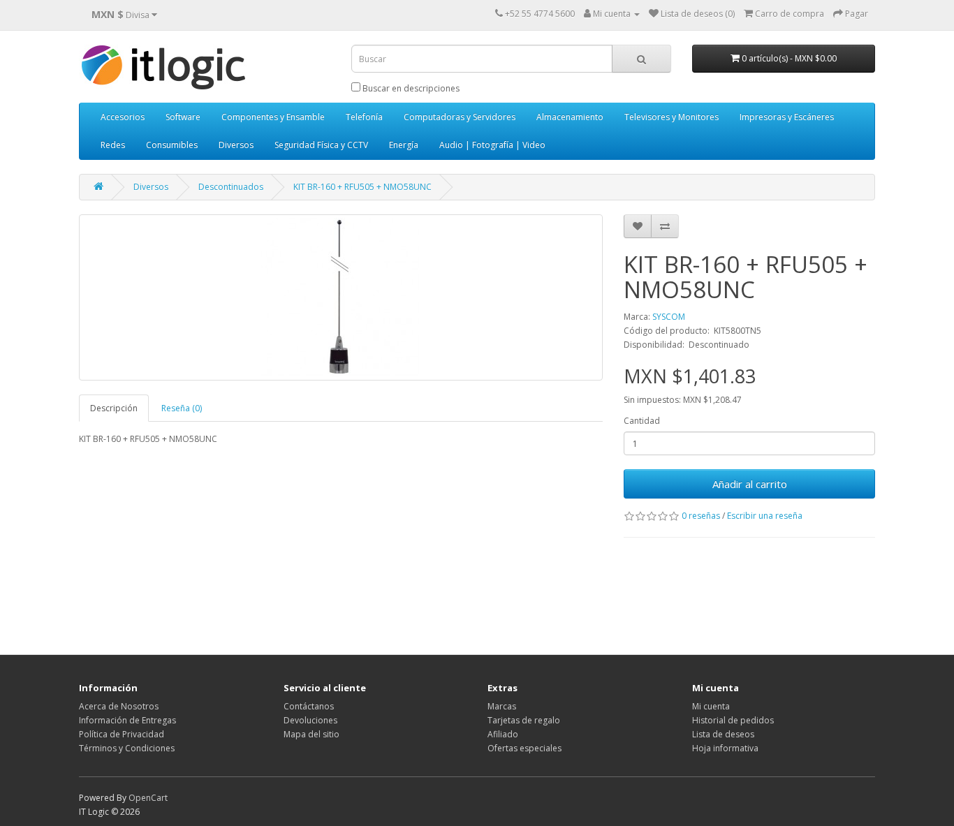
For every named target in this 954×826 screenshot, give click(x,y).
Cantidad (642, 421)
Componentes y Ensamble (273, 117)
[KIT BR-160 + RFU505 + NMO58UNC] (341, 297)
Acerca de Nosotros (119, 706)
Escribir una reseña (764, 516)
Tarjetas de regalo (523, 720)
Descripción (114, 408)
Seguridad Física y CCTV (321, 145)
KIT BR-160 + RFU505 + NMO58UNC (362, 187)
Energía (403, 145)
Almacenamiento (569, 117)
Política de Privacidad (121, 734)
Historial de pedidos (733, 720)
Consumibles (172, 145)
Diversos (236, 145)
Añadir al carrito (749, 484)
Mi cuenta (711, 706)
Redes (113, 145)
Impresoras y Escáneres (787, 117)
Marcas (501, 706)
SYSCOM (668, 317)
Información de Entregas (127, 720)
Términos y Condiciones (127, 748)
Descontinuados (230, 187)
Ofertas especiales (524, 748)
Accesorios (123, 117)
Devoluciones (310, 720)
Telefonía (364, 117)
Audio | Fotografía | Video (492, 145)
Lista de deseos (723, 734)
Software (183, 117)
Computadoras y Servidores (459, 117)
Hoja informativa (725, 748)
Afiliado (502, 734)
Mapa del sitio (311, 734)
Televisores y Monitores (671, 117)
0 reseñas (701, 516)
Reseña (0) (181, 408)
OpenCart (148, 798)
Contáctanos (309, 706)
